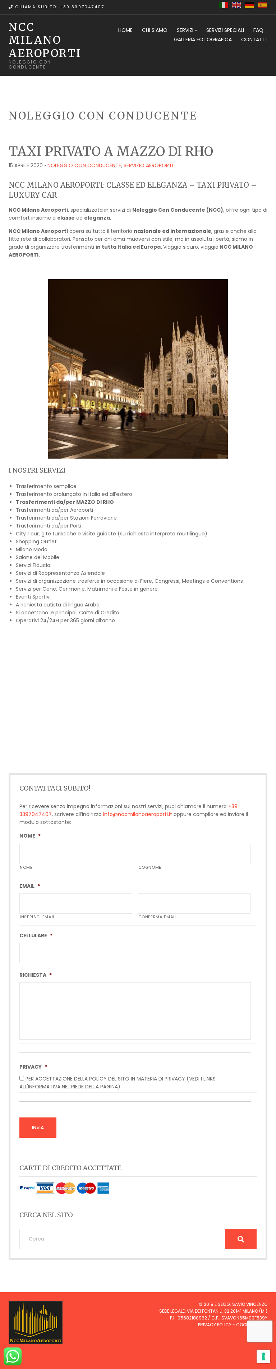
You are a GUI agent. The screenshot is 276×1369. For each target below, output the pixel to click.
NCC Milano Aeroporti (45, 40)
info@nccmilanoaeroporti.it (137, 814)
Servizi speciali (225, 30)
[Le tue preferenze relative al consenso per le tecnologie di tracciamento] (263, 1356)
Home (125, 30)
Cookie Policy (251, 1325)
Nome (30, 836)
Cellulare (35, 935)
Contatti (254, 39)
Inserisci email (37, 917)
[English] (237, 5)
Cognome (150, 867)
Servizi (185, 30)
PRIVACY (33, 1067)
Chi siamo (154, 30)
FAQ (258, 30)
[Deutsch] (249, 5)
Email (29, 886)
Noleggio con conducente (84, 165)
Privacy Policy (214, 1325)
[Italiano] (224, 5)
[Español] (262, 5)
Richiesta (35, 975)
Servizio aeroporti (148, 165)
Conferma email (157, 917)
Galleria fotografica (203, 39)
